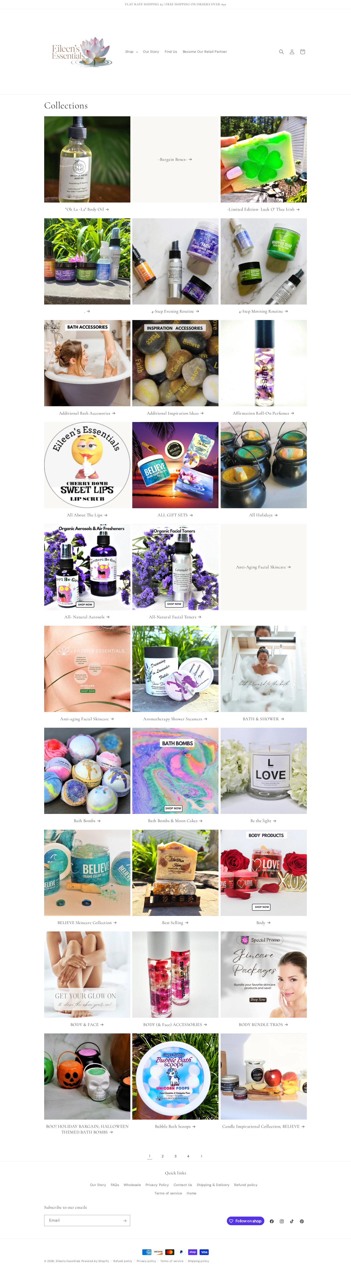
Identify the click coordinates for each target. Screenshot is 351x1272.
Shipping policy (198, 1260)
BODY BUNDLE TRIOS (261, 1024)
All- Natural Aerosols (84, 617)
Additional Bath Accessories (84, 413)
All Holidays (261, 515)
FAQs (115, 1185)
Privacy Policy (157, 1185)
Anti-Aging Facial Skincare (261, 567)
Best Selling (172, 922)
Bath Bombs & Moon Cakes (173, 820)
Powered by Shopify (95, 1261)
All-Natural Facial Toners (172, 617)
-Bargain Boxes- (172, 159)
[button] (131, 52)
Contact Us (183, 1185)
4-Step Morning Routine (261, 311)
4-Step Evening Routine (172, 311)
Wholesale (132, 1185)
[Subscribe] (124, 1220)
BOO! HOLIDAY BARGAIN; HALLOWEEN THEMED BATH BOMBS (87, 1129)
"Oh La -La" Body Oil (84, 209)
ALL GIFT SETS (173, 515)
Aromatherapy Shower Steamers (172, 719)
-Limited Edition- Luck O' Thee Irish (261, 209)
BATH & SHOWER (261, 719)
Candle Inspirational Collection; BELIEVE (261, 1126)
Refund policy (245, 1185)
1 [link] (149, 1156)
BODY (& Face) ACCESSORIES (172, 1024)
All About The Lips (84, 515)
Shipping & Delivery (213, 1185)
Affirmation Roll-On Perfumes (261, 413)
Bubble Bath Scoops (173, 1126)
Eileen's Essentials (68, 1261)
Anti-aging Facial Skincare (84, 719)
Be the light (260, 820)
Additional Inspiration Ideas (173, 413)
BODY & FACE (84, 1024)
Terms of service (168, 1193)
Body (261, 922)
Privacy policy (146, 1260)
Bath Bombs (85, 820)
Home (191, 1193)
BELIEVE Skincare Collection (85, 922)
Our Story (98, 1185)
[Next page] (201, 1156)
